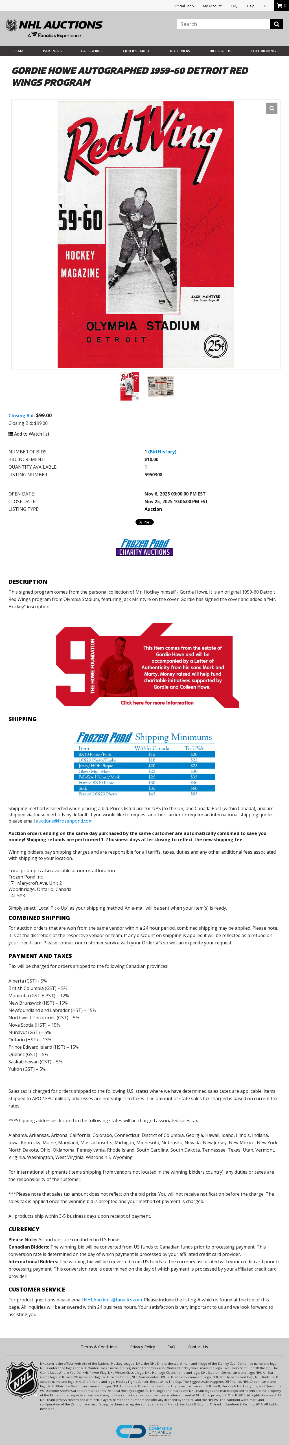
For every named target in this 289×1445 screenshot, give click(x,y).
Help (251, 6)
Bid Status (220, 50)
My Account (212, 6)
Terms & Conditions (99, 1346)
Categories (92, 50)
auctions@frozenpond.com (64, 821)
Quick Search (136, 50)
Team (18, 50)
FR (266, 6)
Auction (153, 509)
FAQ (234, 6)
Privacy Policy (142, 1346)
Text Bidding (263, 50)
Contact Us (198, 1346)
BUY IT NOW (179, 50)
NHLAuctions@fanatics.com (113, 1300)
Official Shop (184, 6)
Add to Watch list (31, 434)
